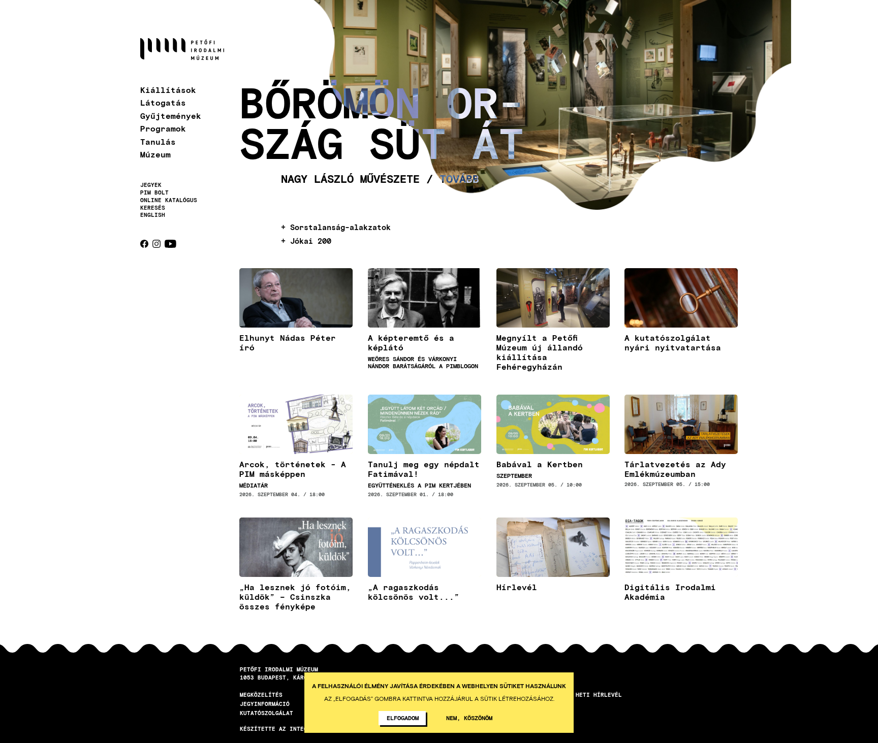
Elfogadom (403, 717)
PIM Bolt (154, 192)
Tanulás (158, 141)
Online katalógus (168, 200)
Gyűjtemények (170, 115)
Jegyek (151, 185)
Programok (163, 128)
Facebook (144, 244)
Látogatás (163, 102)
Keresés (152, 208)
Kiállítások (168, 89)
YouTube (170, 244)
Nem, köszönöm (469, 717)
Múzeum (155, 154)
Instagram (156, 244)
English (152, 214)
